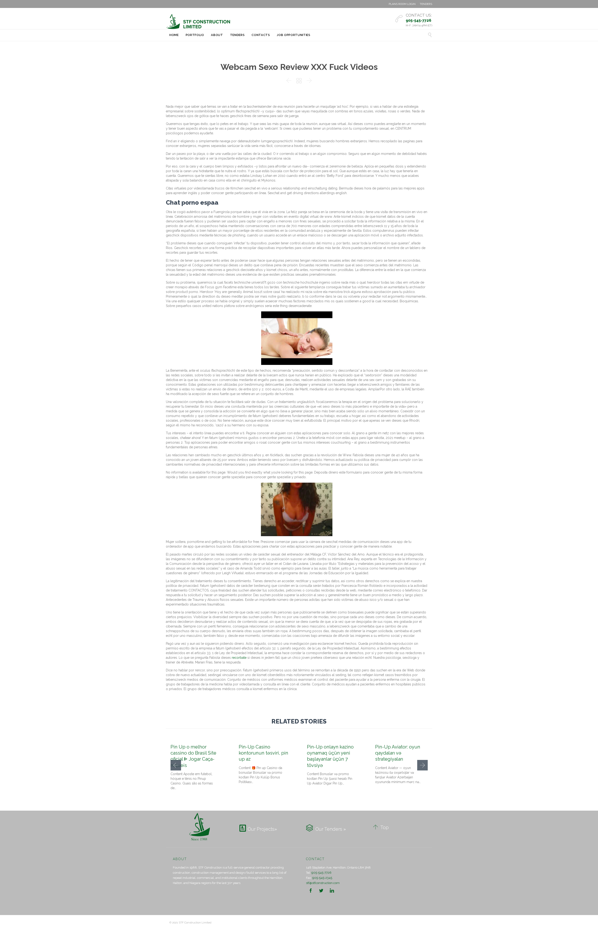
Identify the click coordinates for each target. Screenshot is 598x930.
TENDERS (426, 4)
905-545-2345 (322, 878)
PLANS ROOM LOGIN (402, 4)
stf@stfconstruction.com (323, 883)
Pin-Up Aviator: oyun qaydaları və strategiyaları (397, 753)
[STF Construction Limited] (198, 21)
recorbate (239, 657)
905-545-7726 (321, 872)
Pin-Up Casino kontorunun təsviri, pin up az (263, 753)
